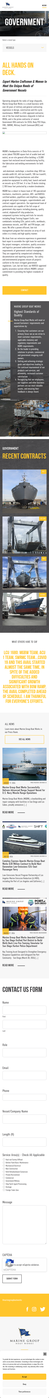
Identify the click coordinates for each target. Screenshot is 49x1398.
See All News (24, 739)
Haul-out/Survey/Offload (14, 1159)
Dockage (9, 1187)
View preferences (24, 1391)
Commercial (10, 1178)
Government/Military (13, 1181)
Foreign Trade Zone (12, 1190)
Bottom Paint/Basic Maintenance (17, 1162)
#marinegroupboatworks (12, 1300)
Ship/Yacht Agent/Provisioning (16, 1184)
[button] (45, 1354)
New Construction (12, 1169)
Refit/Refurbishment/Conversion (17, 1172)
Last (3, 1031)
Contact (24, 290)
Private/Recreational (13, 1175)
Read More (8, 812)
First (4, 1016)
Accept (24, 1377)
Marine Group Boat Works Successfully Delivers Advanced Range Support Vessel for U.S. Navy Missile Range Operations (23, 790)
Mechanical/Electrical (13, 1166)
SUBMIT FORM (12, 1278)
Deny (24, 1384)
